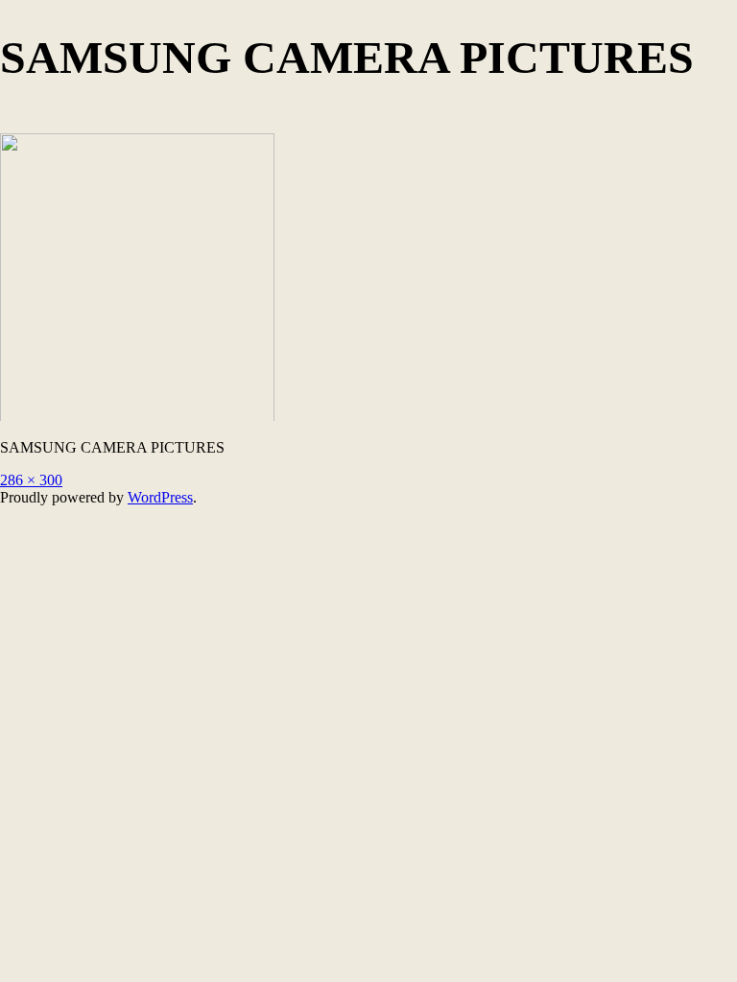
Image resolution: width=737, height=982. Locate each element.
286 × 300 (31, 480)
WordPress (160, 497)
